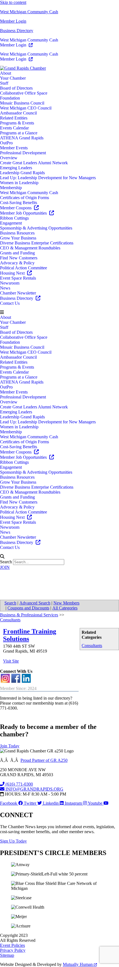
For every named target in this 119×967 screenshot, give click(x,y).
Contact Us (10, 303)
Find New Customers (18, 258)
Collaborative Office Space (23, 93)
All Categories (64, 608)
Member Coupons (16, 207)
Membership (11, 187)
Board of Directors (16, 88)
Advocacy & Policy (17, 262)
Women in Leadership (19, 182)
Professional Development (23, 152)
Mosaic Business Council (22, 103)
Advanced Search (34, 603)
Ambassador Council (18, 113)
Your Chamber (13, 78)
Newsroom (9, 283)
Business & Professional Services (29, 614)
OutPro (6, 142)
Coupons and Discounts (28, 608)
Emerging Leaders (16, 167)
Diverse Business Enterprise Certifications (36, 243)
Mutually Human (78, 964)
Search (6, 561)
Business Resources (17, 233)
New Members (66, 603)
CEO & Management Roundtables (30, 248)
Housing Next (13, 273)
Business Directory (16, 30)
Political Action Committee (23, 267)
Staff (4, 83)
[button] (59, 312)
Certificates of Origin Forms (24, 197)
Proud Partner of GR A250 (44, 760)
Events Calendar (14, 128)
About (5, 73)
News (5, 288)
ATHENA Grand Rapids (21, 137)
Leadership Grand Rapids (22, 172)
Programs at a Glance (18, 133)
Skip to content (13, 2)
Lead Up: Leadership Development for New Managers (48, 177)
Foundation (10, 98)
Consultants (92, 645)
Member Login (13, 21)
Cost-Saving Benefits (18, 202)
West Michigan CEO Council (25, 108)
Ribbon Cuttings (14, 218)
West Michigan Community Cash (29, 11)
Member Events (14, 147)
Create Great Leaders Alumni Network (34, 162)
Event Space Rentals (18, 278)
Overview (8, 157)
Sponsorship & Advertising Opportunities (36, 228)
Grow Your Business (18, 238)
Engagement (11, 223)
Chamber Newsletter (18, 293)
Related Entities (13, 118)
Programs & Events (17, 123)
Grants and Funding (17, 253)
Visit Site (11, 661)
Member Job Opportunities (24, 213)
